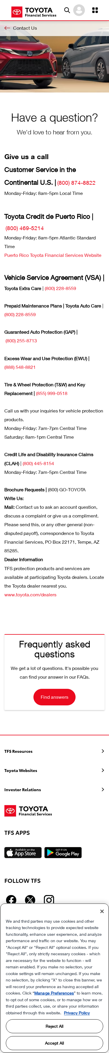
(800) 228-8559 (60, 288)
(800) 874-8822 (76, 182)
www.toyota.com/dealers (30, 594)
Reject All (54, 1026)
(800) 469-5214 (25, 228)
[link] (54, 28)
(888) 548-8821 (20, 367)
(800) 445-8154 (38, 463)
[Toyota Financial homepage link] (33, 11)
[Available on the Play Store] (63, 852)
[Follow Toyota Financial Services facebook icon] (11, 900)
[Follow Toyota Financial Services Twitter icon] (30, 900)
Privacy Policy (77, 1012)
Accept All (54, 1042)
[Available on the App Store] (23, 852)
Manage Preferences (54, 992)
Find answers (54, 697)
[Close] (102, 911)
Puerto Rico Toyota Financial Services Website (52, 255)
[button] (67, 10)
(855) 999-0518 (51, 393)
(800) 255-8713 (21, 340)
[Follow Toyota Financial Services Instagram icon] (49, 900)
